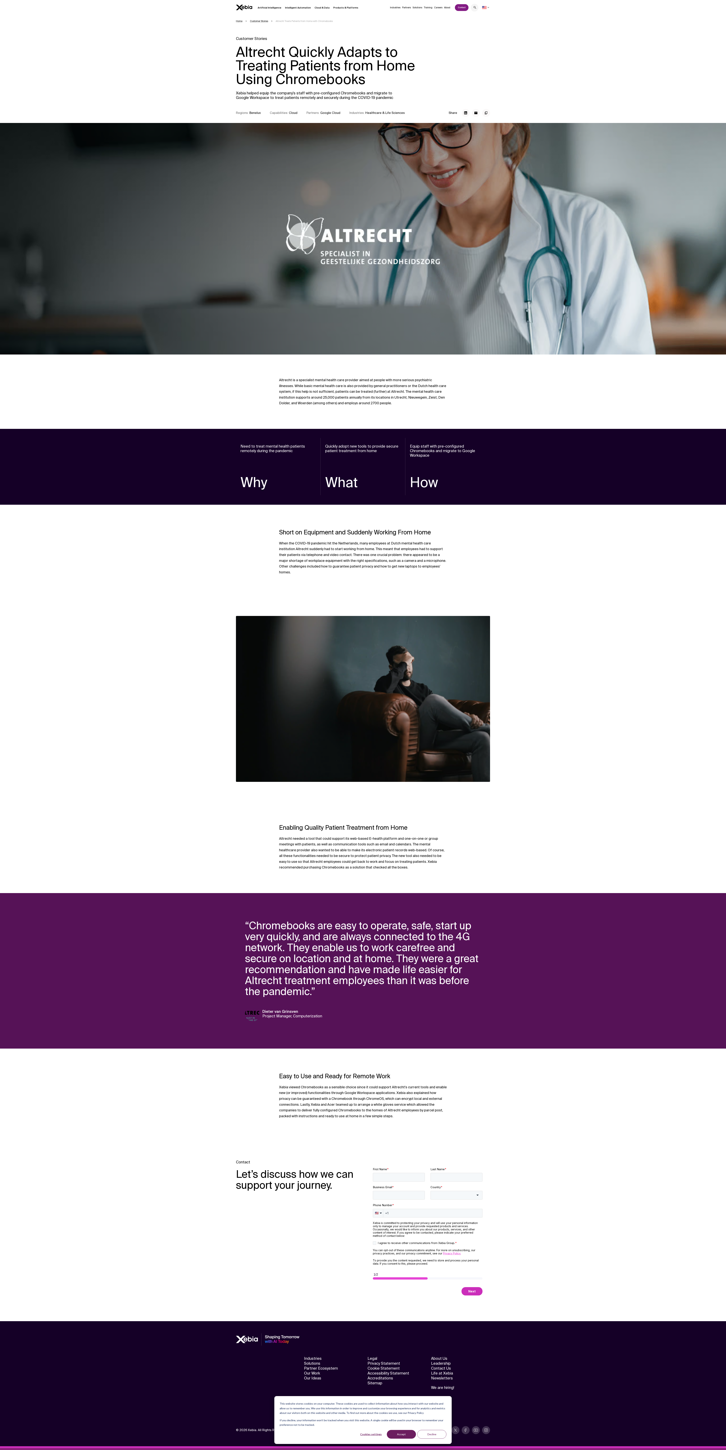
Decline (431, 1434)
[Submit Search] (475, 8)
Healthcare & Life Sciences (385, 113)
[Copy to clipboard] (486, 113)
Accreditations (380, 1378)
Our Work (312, 1373)
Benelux (255, 113)
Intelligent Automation (298, 7)
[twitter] (455, 1430)
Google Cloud (330, 113)
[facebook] (466, 1430)
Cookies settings (371, 1434)
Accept (401, 1434)
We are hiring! (442, 1387)
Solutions (417, 7)
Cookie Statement (384, 1368)
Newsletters (442, 1378)
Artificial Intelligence (269, 7)
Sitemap (375, 1383)
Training (428, 7)
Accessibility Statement (388, 1373)
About (447, 7)
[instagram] (486, 1430)
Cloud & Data (322, 7)
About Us (439, 1358)
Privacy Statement (384, 1363)
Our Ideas (312, 1378)
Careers (438, 7)
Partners (406, 7)
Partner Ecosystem (321, 1368)
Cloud (293, 113)
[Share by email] (476, 113)
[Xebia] (244, 7)
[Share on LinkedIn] (466, 113)
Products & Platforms (345, 7)
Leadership (441, 1363)
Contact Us (441, 1368)
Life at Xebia (442, 1373)
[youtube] (476, 1430)
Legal (372, 1358)
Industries (395, 7)
